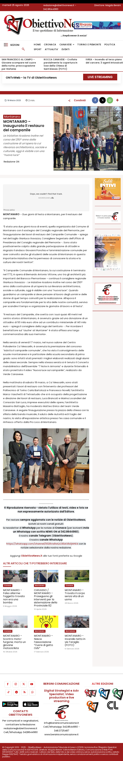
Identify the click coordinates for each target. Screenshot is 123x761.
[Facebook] (95, 100)
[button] (23, 49)
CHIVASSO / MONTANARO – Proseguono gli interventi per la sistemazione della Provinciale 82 (45, 597)
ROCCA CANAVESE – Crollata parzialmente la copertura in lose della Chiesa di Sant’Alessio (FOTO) (60, 64)
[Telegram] (16, 692)
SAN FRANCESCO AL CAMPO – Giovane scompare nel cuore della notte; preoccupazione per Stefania (19, 64)
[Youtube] (32, 684)
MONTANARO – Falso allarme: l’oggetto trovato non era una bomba (14, 596)
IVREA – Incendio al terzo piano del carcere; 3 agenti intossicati (104, 61)
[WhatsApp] (110, 100)
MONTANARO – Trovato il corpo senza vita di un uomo (75, 594)
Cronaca (7, 585)
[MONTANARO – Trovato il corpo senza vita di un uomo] (77, 576)
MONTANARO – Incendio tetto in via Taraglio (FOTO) (75, 640)
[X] (102, 100)
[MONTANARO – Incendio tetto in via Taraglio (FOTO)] (77, 622)
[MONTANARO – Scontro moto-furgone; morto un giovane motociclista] (15, 622)
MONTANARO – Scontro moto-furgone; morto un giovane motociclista (14, 642)
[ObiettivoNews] (46, 26)
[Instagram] (15, 684)
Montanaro (12, 117)
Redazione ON (11, 161)
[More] (117, 100)
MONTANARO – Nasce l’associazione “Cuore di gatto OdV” (43, 642)
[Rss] (24, 692)
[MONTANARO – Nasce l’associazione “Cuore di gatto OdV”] (46, 622)
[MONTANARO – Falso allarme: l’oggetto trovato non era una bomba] (15, 576)
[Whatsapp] (32, 692)
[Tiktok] (8, 692)
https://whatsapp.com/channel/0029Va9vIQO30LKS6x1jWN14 (42, 543)
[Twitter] (23, 684)
